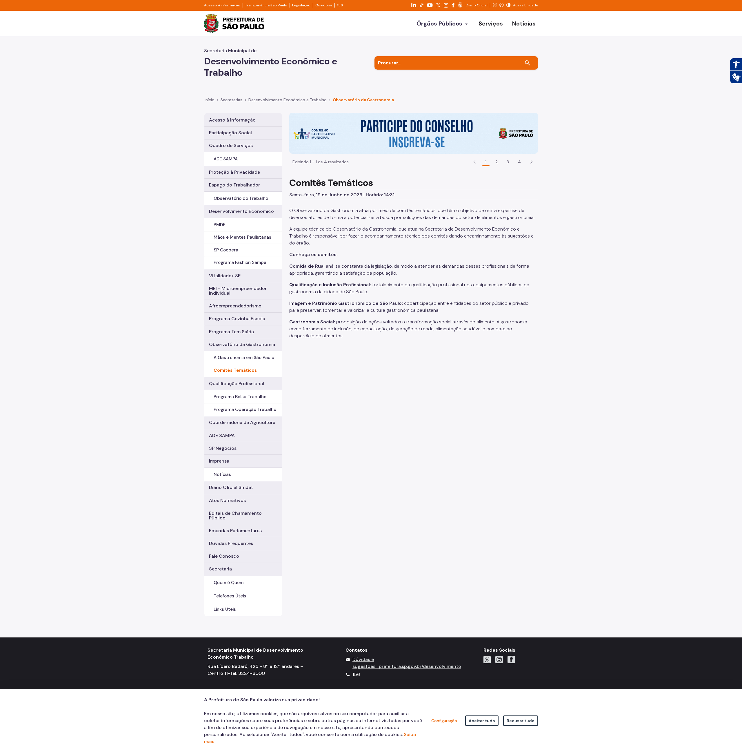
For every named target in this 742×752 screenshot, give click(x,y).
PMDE (219, 225)
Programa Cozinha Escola (237, 319)
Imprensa (219, 461)
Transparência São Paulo (266, 5)
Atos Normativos (227, 500)
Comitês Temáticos (235, 370)
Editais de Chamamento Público (235, 515)
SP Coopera (226, 250)
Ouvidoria (323, 5)
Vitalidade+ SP (225, 276)
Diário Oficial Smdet (231, 487)
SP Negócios (223, 448)
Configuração (444, 720)
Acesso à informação (222, 5)
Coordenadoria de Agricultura (242, 422)
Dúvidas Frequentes (231, 543)
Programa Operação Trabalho (245, 409)
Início (209, 99)
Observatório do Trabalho (241, 198)
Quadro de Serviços (231, 145)
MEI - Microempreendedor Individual (238, 290)
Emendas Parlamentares (235, 531)
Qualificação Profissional (236, 383)
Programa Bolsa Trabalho (240, 397)
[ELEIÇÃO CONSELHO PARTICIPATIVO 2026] (413, 133)
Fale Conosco (224, 556)
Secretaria (220, 569)
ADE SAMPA (226, 159)
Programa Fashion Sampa (240, 262)
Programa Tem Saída (231, 332)
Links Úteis (225, 609)
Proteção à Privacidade (234, 172)
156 (340, 5)
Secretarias (231, 99)
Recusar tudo (520, 720)
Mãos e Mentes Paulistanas (242, 237)
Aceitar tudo (482, 720)
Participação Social (230, 133)
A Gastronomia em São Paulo (244, 357)
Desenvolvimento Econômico (241, 211)
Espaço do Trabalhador (234, 185)
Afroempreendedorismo (235, 306)
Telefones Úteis (230, 596)
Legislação (301, 5)
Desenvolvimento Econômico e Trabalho (287, 99)
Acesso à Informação (232, 120)
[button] (531, 161)
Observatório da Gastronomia (363, 99)
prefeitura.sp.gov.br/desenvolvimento (420, 666)
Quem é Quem (228, 583)
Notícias (222, 474)
